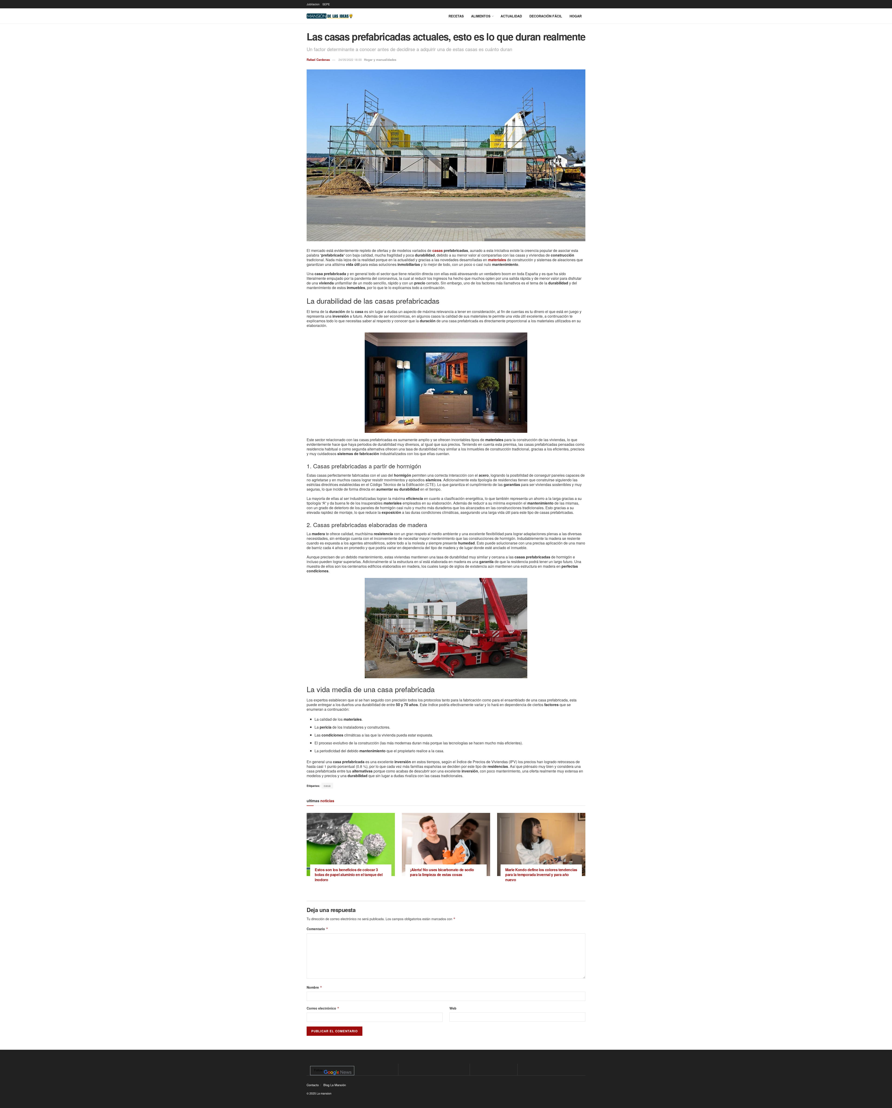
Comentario (317, 928)
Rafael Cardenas (318, 59)
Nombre (314, 987)
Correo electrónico (323, 1008)
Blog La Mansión (334, 1085)
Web (452, 1008)
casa (327, 786)
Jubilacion (313, 4)
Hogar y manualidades (380, 59)
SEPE (326, 4)
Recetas (456, 16)
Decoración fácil (545, 16)
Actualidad (511, 16)
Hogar (576, 16)
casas (438, 250)
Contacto (313, 1085)
